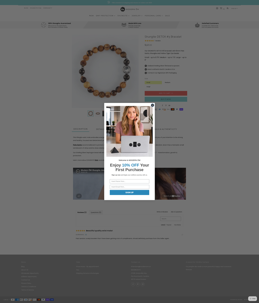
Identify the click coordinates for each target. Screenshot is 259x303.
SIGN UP (129, 192)
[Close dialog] (152, 105)
